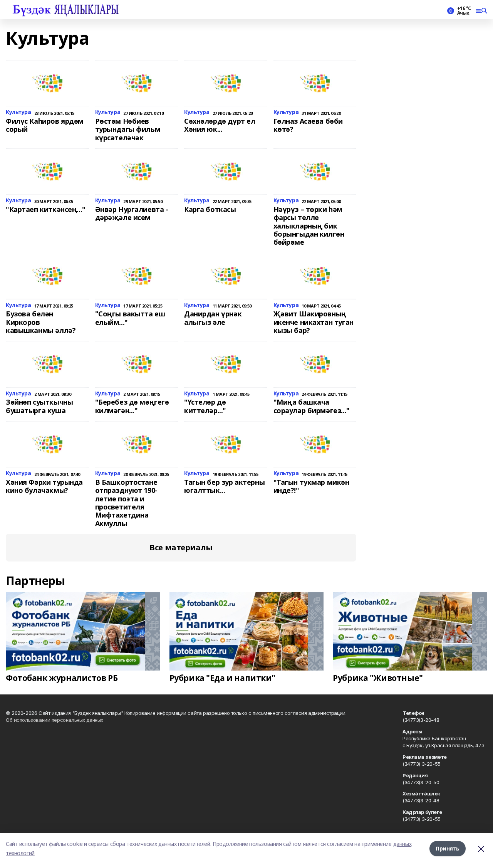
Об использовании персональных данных (54, 720)
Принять (447, 848)
